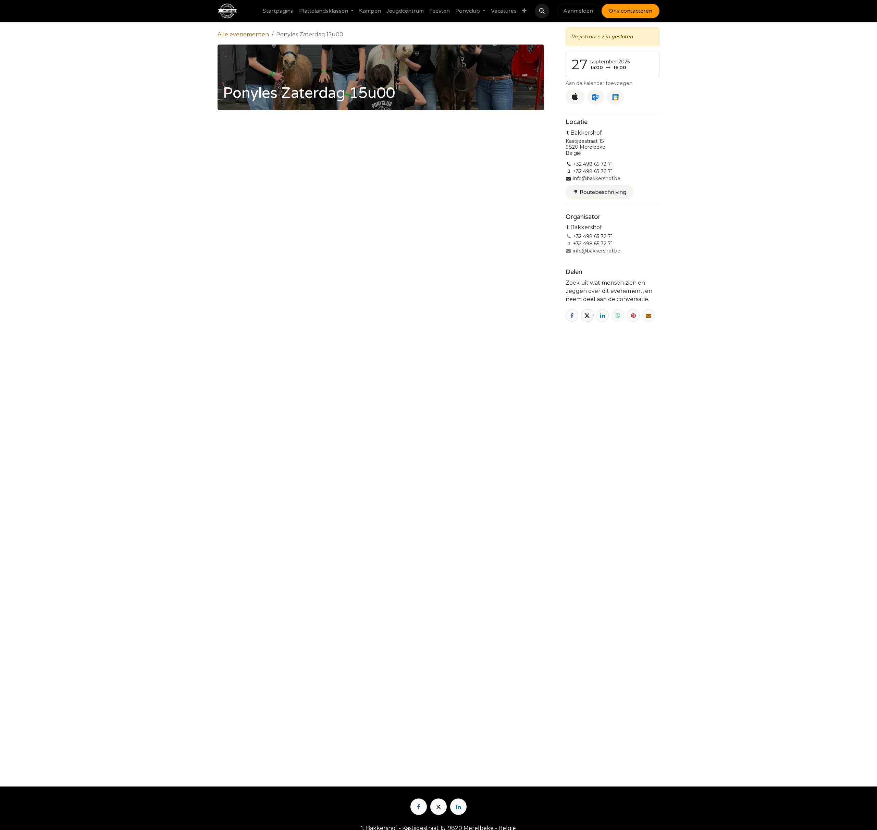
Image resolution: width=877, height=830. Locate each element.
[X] (587, 315)
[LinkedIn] (602, 315)
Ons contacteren (630, 11)
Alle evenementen (243, 34)
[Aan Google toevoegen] (615, 97)
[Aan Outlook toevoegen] (595, 97)
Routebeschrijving (602, 192)
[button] (542, 11)
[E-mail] (648, 315)
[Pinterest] (633, 315)
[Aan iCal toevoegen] (575, 97)
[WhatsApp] (618, 315)
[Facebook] (572, 315)
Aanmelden (578, 11)
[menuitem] (278, 11)
